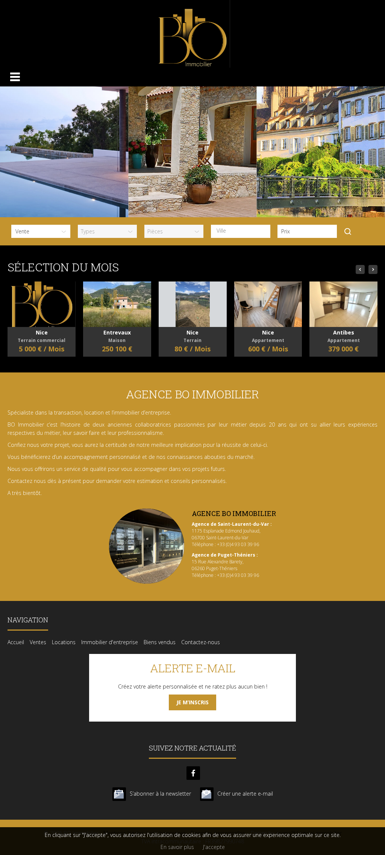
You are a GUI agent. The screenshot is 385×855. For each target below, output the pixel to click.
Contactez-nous (200, 642)
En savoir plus (177, 846)
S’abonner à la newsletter (160, 793)
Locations (64, 642)
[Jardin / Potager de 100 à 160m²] (193, 304)
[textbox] (242, 231)
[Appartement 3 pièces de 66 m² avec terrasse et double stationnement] (343, 304)
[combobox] (240, 231)
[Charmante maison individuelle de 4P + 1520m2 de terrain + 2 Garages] (117, 304)
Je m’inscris (192, 702)
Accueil (16, 642)
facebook (193, 773)
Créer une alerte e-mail (245, 793)
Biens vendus (160, 642)
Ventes (38, 642)
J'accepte (214, 846)
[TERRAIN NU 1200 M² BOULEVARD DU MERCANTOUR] (42, 304)
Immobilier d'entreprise (109, 642)
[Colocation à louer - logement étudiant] (268, 304)
